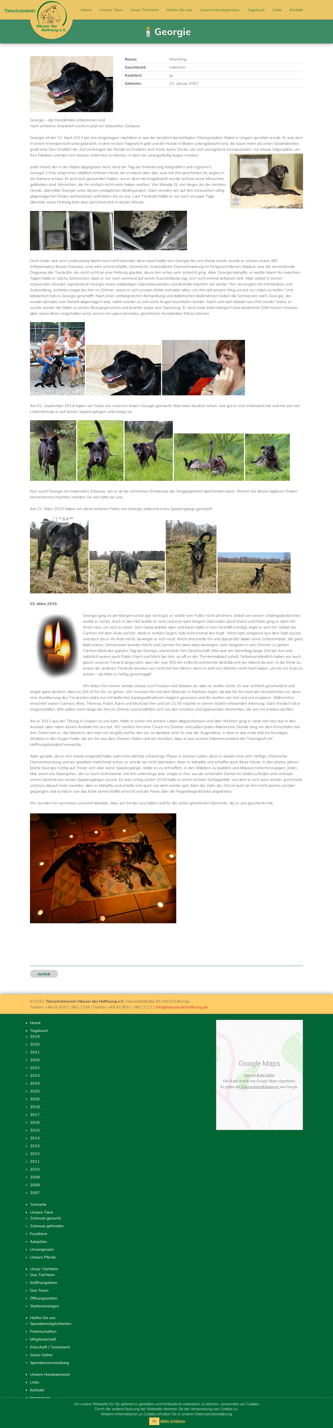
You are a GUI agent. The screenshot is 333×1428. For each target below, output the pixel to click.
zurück (44, 973)
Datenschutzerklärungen (259, 1086)
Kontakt (296, 9)
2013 (35, 1145)
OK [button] (154, 1421)
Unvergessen (42, 1249)
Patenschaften (43, 1331)
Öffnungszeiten (43, 1298)
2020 (35, 1044)
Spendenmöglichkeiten (50, 1323)
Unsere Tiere (111, 9)
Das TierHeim (42, 1274)
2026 (35, 1059)
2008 (35, 1184)
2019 (35, 1036)
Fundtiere (38, 1233)
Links (277, 9)
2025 (35, 1091)
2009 (35, 1177)
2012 (35, 1153)
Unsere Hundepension (219, 9)
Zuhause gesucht (45, 1218)
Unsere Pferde (43, 1257)
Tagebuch (256, 9)
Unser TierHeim (144, 9)
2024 (35, 1083)
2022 (35, 1067)
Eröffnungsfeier (43, 1282)
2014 (35, 1137)
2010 (35, 1169)
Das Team (39, 1290)
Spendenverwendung (49, 1362)
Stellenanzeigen (44, 1305)
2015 (35, 1130)
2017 (35, 1114)
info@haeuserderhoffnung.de (182, 1007)
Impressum (40, 1397)
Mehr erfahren (172, 1421)
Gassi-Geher (41, 1354)
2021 (35, 1052)
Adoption (38, 1241)
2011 (35, 1161)
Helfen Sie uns (179, 9)
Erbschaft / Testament (50, 1346)
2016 (35, 1122)
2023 (35, 1075)
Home (86, 9)
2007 (35, 1192)
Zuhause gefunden (47, 1225)
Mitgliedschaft (43, 1339)
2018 (35, 1106)
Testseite (38, 1204)
